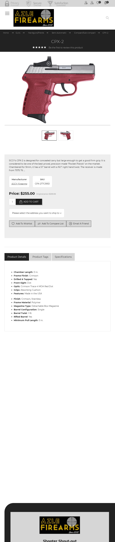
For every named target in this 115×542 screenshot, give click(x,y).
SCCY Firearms (19, 183)
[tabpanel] (57, 296)
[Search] (108, 18)
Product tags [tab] (40, 256)
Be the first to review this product (66, 47)
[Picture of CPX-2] (49, 138)
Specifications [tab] (63, 256)
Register (85, 3)
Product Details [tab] (16, 256)
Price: (14, 193)
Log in (91, 3)
